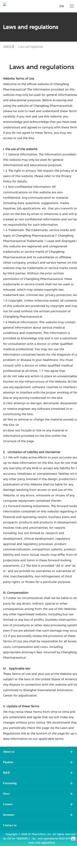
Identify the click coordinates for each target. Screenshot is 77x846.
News (6, 793)
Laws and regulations (30, 46)
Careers (8, 804)
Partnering (10, 783)
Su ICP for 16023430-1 (16, 838)
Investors (8, 814)
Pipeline (8, 762)
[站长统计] (73, 838)
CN (61, 6)
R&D (6, 772)
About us (8, 751)
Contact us (9, 825)
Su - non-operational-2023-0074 (51, 838)
